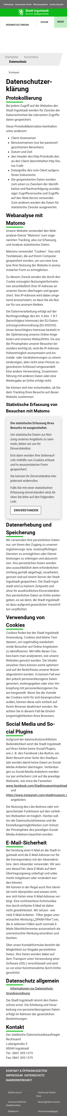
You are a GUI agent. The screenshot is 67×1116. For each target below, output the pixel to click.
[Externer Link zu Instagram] (12, 1085)
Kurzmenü (31, 57)
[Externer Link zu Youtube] (16, 1085)
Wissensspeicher (40, 4)
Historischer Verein (23, 4)
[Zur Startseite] (33, 13)
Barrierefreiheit (19, 1080)
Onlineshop (8, 4)
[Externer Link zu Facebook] (7, 1085)
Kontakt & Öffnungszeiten (26, 1070)
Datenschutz (17, 61)
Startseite (11, 57)
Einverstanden (26, 510)
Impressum (14, 1075)
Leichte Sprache (56, 4)
